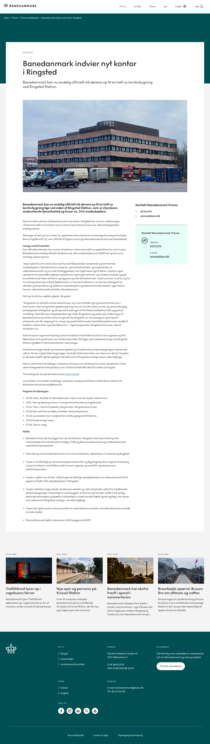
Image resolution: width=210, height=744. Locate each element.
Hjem (6, 18)
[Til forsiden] (20, 5)
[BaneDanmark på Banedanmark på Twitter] (86, 713)
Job (165, 6)
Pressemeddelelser (30, 18)
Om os (122, 6)
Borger (64, 653)
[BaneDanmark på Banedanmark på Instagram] (70, 713)
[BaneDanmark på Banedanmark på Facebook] (61, 713)
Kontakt (137, 6)
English (178, 6)
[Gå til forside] (16, 680)
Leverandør (67, 658)
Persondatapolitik (75, 735)
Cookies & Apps (100, 735)
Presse (152, 6)
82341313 (146, 211)
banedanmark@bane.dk (129, 687)
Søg (197, 6)
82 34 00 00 (118, 691)
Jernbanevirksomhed (73, 664)
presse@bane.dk (150, 216)
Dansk (64, 687)
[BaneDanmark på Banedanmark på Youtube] (95, 713)
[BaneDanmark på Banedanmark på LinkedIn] (78, 713)
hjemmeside (72, 374)
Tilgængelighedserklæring (130, 735)
